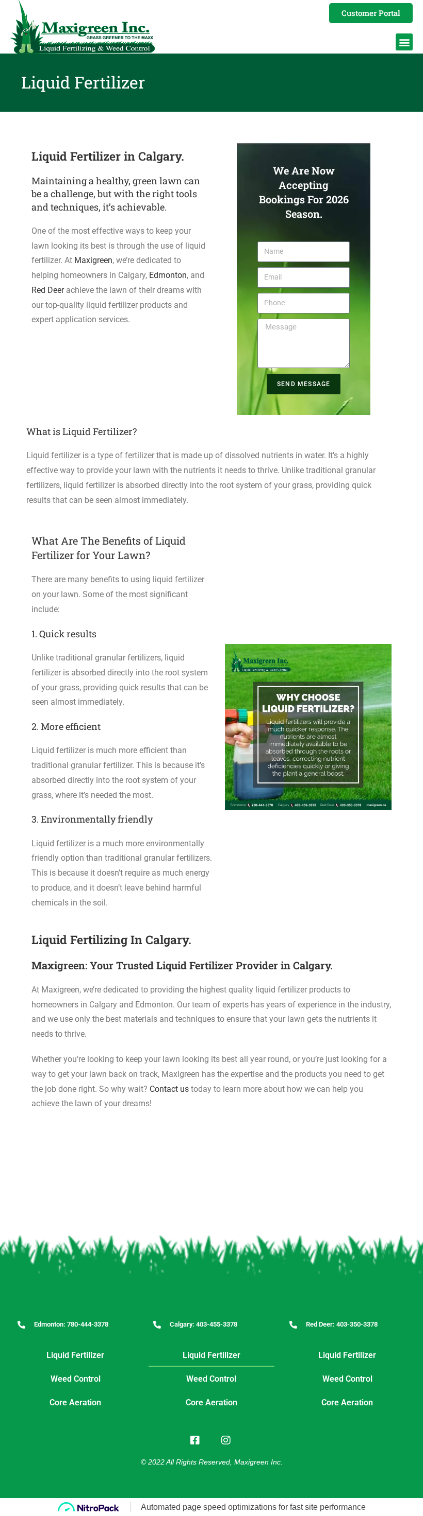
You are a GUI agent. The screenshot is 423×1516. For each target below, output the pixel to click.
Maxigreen (93, 260)
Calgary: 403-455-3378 (203, 1324)
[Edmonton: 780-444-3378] (21, 1324)
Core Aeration (75, 1402)
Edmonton (168, 275)
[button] (404, 41)
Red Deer (47, 290)
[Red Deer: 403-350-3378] (293, 1324)
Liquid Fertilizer (75, 1355)
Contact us (169, 1089)
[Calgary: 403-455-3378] (157, 1324)
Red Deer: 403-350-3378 (342, 1324)
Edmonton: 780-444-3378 (71, 1324)
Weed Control (76, 1379)
